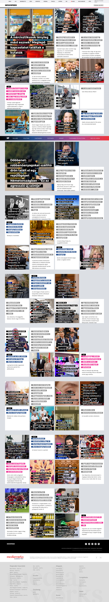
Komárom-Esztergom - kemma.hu (18, 589)
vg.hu (34, 592)
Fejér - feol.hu (13, 580)
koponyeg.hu (82, 582)
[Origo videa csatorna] (96, 544)
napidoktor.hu (59, 578)
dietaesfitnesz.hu (60, 583)
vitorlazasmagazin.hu (61, 585)
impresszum (93, 548)
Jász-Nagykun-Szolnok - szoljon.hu (19, 587)
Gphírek (60, 1)
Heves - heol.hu (14, 585)
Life (15, 1)
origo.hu (35, 583)
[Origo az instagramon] (92, 544)
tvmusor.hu (59, 589)
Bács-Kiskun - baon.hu (15, 568)
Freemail (46, 1)
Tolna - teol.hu (13, 597)
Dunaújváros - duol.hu (15, 578)
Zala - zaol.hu (36, 569)
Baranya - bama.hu (15, 570)
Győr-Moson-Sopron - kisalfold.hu (18, 582)
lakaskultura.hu (60, 572)
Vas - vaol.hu (36, 566)
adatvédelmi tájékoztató (67, 548)
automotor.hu (59, 570)
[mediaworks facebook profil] (96, 557)
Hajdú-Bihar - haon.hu (15, 583)
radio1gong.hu (83, 594)
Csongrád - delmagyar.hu (16, 576)
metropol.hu (82, 568)
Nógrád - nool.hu (14, 591)
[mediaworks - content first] (15, 558)
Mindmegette (23, 1)
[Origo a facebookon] (86, 544)
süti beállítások (87, 548)
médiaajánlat (99, 548)
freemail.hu (82, 580)
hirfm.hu (81, 596)
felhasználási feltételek (77, 548)
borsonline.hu (59, 597)
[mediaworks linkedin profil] (100, 557)
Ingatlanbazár (81, 1)
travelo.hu (58, 582)
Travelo (53, 1)
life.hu (80, 569)
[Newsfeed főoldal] (11, 544)
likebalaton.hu (59, 576)
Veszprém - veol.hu (38, 568)
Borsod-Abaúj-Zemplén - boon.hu (18, 574)
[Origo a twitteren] (89, 544)
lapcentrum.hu (82, 585)
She (66, 1)
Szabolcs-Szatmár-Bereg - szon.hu (18, 595)
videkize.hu (59, 587)
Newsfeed (38, 1)
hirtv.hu (35, 582)
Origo (10, 1)
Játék (90, 1)
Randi (73, 1)
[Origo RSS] (99, 544)
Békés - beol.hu (14, 572)
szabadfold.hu (36, 580)
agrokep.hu (36, 594)
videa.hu (81, 583)
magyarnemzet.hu (37, 578)
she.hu (81, 571)
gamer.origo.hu (60, 574)
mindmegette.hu (60, 580)
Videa (31, 1)
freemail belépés (98, 5)
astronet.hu (59, 568)
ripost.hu (81, 566)
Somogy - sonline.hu (15, 593)
